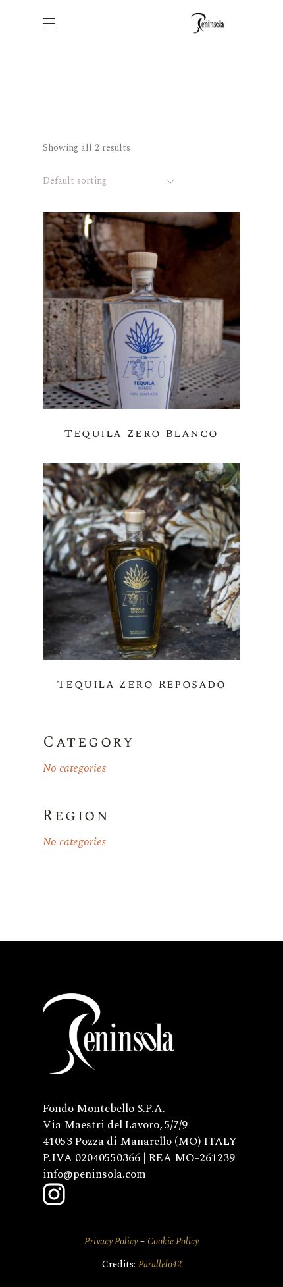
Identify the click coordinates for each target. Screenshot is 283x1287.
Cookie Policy (173, 1241)
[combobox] (110, 181)
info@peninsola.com (94, 1174)
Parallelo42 (160, 1264)
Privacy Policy (111, 1241)
